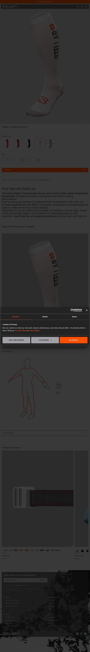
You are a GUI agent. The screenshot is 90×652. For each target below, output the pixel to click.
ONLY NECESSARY (16, 340)
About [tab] (74, 316)
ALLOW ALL (73, 340)
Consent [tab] (15, 316)
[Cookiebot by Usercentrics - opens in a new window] (72, 310)
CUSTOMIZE (44, 340)
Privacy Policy (20, 330)
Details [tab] (45, 316)
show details (34, 330)
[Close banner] (86, 310)
